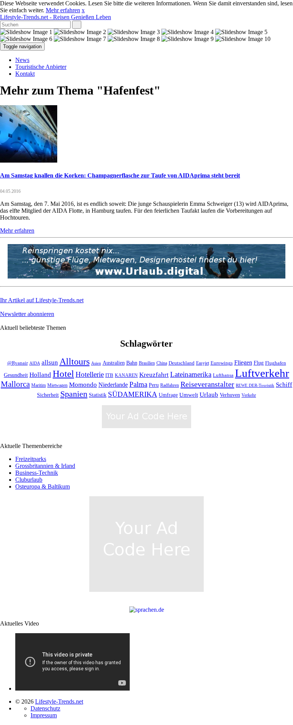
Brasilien (147, 363)
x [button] (83, 10)
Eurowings (222, 363)
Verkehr (248, 395)
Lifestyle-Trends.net (55, 17)
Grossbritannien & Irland (45, 466)
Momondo (83, 384)
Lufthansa (223, 375)
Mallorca (15, 384)
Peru (154, 385)
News (22, 60)
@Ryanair (17, 363)
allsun (50, 362)
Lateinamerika (190, 374)
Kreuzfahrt (154, 374)
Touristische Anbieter (40, 67)
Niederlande (113, 384)
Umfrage (168, 395)
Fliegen (243, 362)
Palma (138, 384)
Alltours (75, 362)
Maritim (38, 385)
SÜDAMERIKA (132, 394)
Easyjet (202, 363)
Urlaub (209, 394)
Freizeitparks (30, 459)
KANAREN (126, 375)
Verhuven (230, 395)
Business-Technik (36, 472)
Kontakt (25, 73)
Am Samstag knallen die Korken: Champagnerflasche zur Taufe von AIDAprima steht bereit (120, 175)
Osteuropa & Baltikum (42, 486)
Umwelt (188, 395)
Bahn (131, 363)
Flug (259, 363)
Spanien (73, 394)
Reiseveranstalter (207, 384)
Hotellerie (90, 374)
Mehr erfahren (63, 10)
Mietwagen (57, 385)
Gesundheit (16, 375)
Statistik (97, 395)
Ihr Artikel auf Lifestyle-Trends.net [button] (42, 300)
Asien (96, 363)
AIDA (34, 363)
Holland (40, 374)
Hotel (63, 373)
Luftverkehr (262, 373)
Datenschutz (45, 708)
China (161, 363)
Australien (114, 363)
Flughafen (275, 363)
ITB (109, 375)
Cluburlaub (28, 479)
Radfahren (169, 385)
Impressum (44, 715)
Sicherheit (48, 395)
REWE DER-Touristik (255, 385)
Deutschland (182, 363)
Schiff (284, 384)
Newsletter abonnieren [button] (27, 314)
